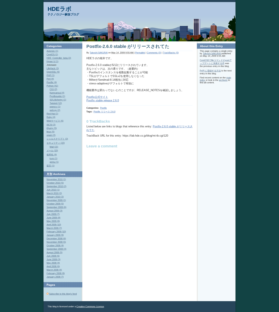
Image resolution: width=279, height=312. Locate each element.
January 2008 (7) (55, 277)
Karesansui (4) (57, 93)
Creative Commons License (90, 306)
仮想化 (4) (52, 154)
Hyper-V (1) (52, 61)
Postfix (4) (52, 82)
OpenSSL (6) (53, 72)
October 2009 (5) (55, 203)
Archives (59, 174)
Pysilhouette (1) (57, 96)
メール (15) (52, 150)
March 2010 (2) (54, 193)
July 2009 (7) (53, 214)
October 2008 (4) (55, 245)
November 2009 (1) (56, 200)
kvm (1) (53, 158)
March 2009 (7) (54, 228)
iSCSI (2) (51, 124)
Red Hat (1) (52, 113)
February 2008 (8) (56, 273)
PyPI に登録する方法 (210, 70)
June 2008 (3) (53, 259)
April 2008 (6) (53, 266)
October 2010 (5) (55, 183)
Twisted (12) (56, 103)
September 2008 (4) (56, 249)
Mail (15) (54, 147)
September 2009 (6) (56, 207)
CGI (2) (53, 89)
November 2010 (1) (56, 179)
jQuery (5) (52, 128)
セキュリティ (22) (56, 143)
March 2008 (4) (54, 270)
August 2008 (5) (54, 252)
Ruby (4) (51, 117)
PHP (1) (51, 75)
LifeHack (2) (53, 68)
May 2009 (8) (53, 221)
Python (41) (52, 86)
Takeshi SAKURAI (99, 52)
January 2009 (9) (55, 235)
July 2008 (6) (53, 256)
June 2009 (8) (53, 217)
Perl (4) (50, 79)
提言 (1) (51, 165)
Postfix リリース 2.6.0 (104, 111)
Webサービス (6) (55, 121)
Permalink (140, 52)
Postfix (103, 108)
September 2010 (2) (56, 186)
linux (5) (51, 131)
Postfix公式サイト (97, 96)
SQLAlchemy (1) (58, 99)
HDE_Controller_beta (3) (59, 58)
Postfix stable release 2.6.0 (102, 100)
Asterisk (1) (52, 51)
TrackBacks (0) (171, 52)
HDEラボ (59, 9)
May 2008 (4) (53, 263)
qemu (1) (54, 162)
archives (223, 80)
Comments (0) (154, 52)
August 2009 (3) (54, 210)
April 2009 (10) (54, 224)
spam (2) (51, 135)
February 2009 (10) (56, 231)
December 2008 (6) (56, 238)
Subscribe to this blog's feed (63, 294)
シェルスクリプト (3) (57, 139)
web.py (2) (55, 110)
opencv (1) (55, 106)
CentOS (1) (52, 54)
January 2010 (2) (55, 197)
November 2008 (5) (56, 242)
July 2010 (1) (53, 190)
